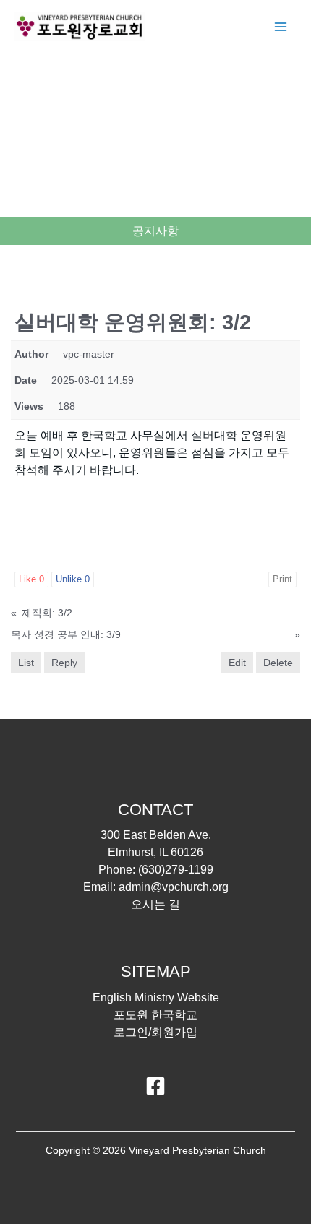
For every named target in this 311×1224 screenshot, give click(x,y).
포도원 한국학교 (155, 1015)
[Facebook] (155, 1086)
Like (31, 579)
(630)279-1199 (175, 869)
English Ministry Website (156, 997)
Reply (64, 662)
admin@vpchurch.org (174, 887)
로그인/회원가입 (155, 1032)
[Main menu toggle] (281, 27)
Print (282, 579)
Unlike (73, 579)
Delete (278, 662)
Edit (237, 662)
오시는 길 (155, 904)
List (26, 662)
